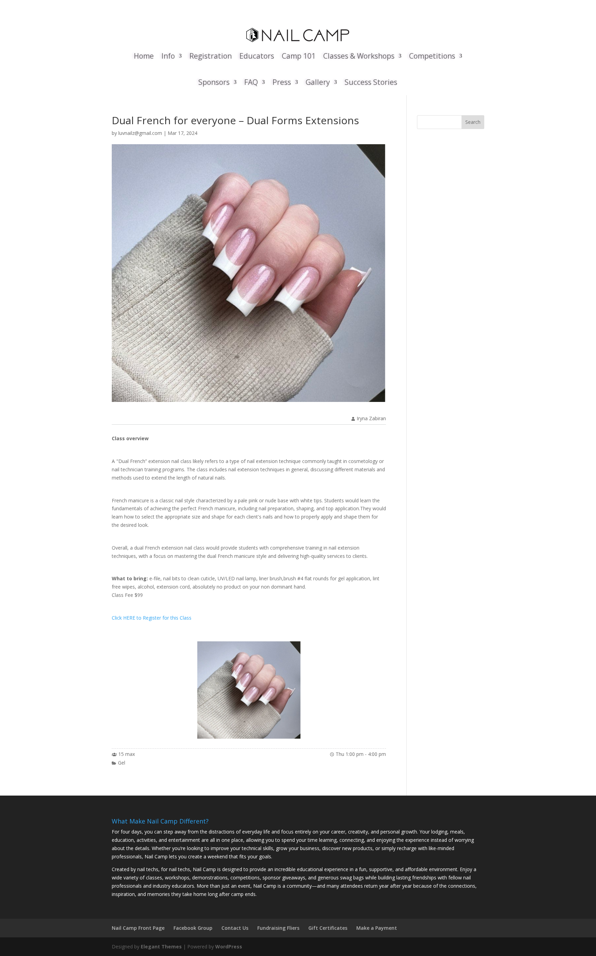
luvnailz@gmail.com (140, 133)
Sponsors (214, 82)
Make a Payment (376, 928)
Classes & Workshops (359, 56)
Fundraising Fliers (278, 928)
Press (281, 82)
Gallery (318, 82)
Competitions (432, 56)
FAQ (251, 82)
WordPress (228, 946)
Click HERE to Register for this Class (151, 617)
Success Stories (371, 82)
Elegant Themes (161, 946)
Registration (210, 56)
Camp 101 (299, 56)
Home (144, 56)
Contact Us (234, 928)
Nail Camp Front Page (138, 928)
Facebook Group (192, 928)
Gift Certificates (327, 928)
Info (168, 56)
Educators (256, 56)
